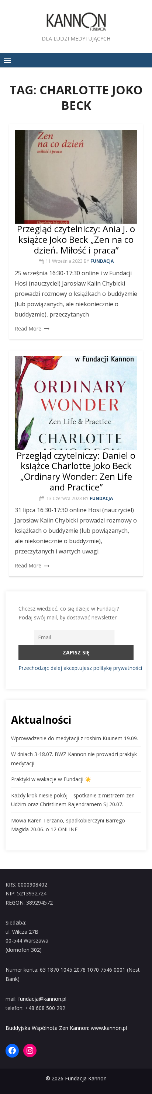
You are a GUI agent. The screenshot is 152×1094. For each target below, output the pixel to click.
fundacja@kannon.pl (42, 998)
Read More (28, 328)
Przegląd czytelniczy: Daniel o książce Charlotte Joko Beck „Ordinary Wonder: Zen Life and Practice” (76, 471)
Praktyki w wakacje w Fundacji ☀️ (51, 779)
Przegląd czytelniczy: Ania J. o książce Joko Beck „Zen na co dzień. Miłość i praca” (76, 239)
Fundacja (102, 261)
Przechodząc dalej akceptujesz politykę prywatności (80, 667)
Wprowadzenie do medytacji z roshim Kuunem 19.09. (74, 738)
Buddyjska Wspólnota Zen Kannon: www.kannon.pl (66, 1027)
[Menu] (7, 60)
